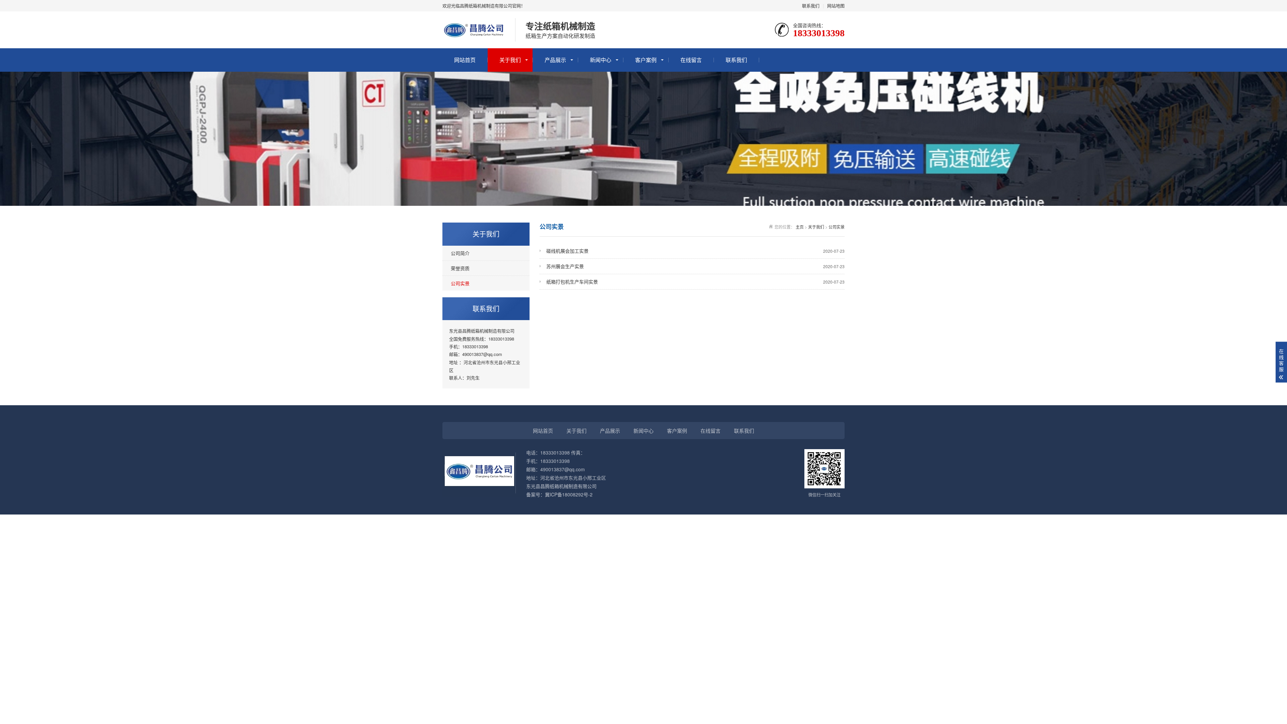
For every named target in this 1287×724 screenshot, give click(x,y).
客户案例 (646, 60)
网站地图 (836, 5)
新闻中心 (600, 60)
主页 (800, 227)
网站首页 (465, 60)
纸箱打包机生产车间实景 (695, 281)
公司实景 (460, 283)
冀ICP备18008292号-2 (569, 494)
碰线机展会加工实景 (695, 250)
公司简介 (460, 253)
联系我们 (810, 5)
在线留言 (691, 60)
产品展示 (555, 60)
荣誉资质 (460, 268)
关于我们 (510, 60)
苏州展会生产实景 (695, 266)
